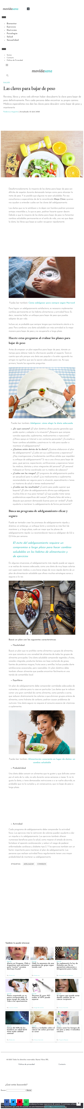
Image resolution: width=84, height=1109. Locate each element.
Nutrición (12, 30)
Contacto (10, 58)
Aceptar (47, 1106)
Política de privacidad (27, 1064)
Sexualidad (13, 40)
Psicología (12, 34)
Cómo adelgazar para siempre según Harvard (52, 303)
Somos (9, 55)
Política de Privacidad (15, 60)
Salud (10, 37)
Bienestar (12, 24)
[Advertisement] (44, 122)
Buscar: (3, 1090)
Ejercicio (11, 27)
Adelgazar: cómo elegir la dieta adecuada (51, 423)
